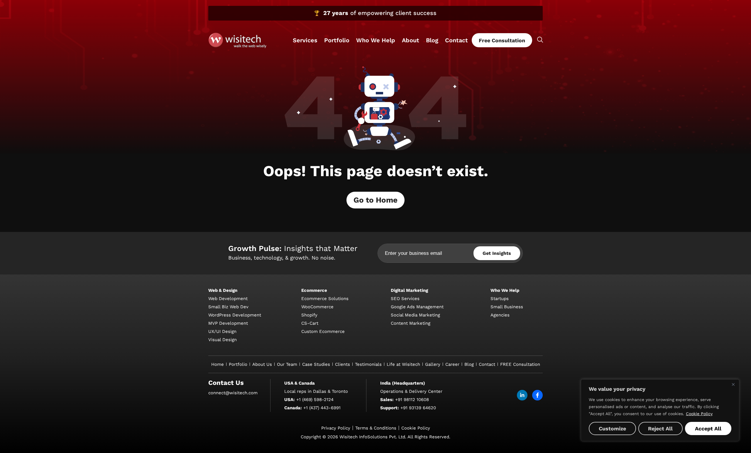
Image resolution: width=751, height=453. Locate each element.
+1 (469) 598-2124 (315, 399)
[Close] (733, 384)
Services (305, 40)
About (410, 40)
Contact (456, 40)
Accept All (708, 428)
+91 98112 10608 (412, 399)
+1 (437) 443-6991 (322, 407)
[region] (660, 410)
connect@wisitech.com (233, 392)
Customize (612, 428)
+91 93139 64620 (418, 407)
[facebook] (537, 395)
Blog (432, 40)
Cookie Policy (699, 413)
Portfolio (336, 40)
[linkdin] (522, 395)
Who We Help (375, 40)
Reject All (660, 428)
